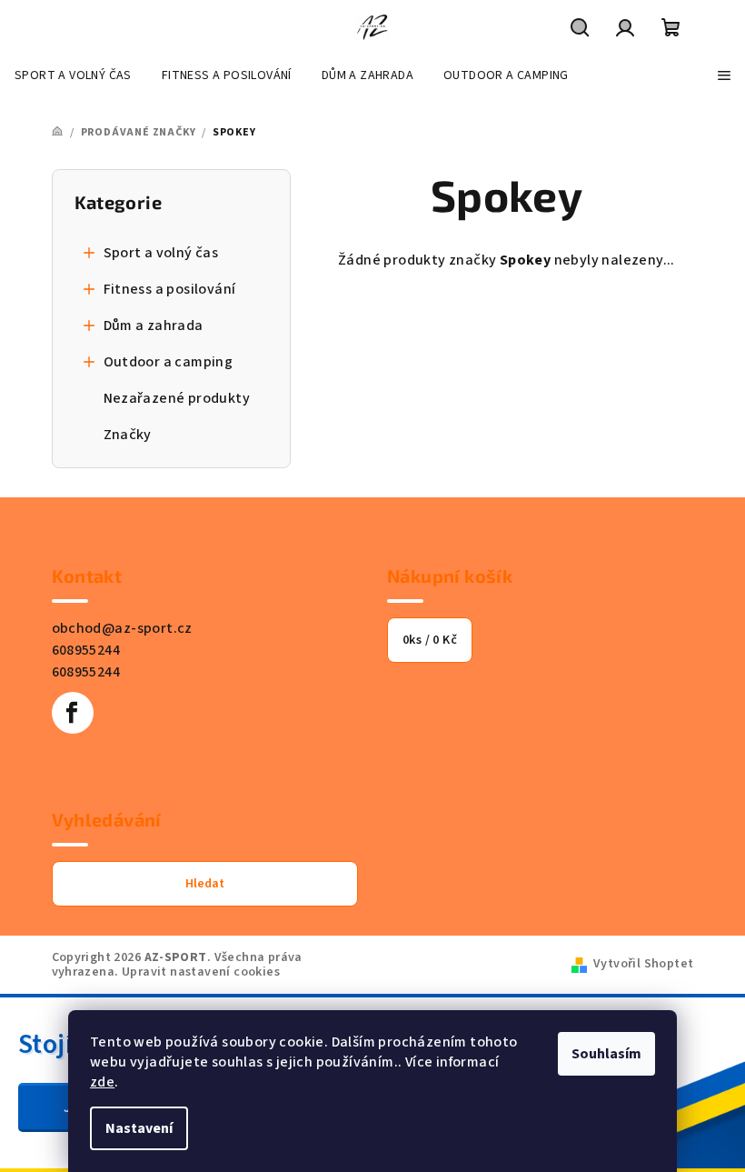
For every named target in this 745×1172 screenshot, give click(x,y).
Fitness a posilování (170, 289)
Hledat (204, 884)
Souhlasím (606, 1054)
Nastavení (139, 1128)
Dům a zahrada (154, 326)
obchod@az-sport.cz (122, 628)
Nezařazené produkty (177, 398)
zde (102, 1082)
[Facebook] (73, 713)
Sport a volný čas (161, 253)
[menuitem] (73, 75)
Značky (128, 435)
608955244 (86, 650)
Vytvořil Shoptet (643, 964)
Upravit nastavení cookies (201, 972)
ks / (429, 640)
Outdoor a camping (168, 362)
